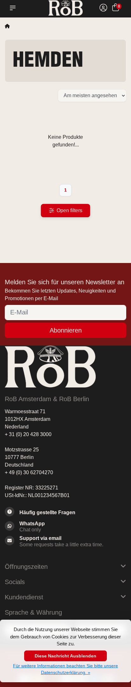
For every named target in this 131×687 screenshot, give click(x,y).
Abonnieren (66, 330)
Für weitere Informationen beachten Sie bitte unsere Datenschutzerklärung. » (65, 669)
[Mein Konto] (103, 8)
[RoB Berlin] (65, 8)
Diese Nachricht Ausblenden (65, 655)
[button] (14, 8)
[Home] (7, 26)
